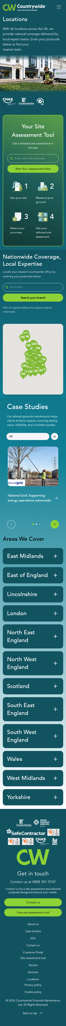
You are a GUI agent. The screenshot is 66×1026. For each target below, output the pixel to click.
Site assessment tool (33, 958)
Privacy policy (33, 985)
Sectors (33, 965)
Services (33, 972)
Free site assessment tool (33, 912)
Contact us (33, 902)
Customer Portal (33, 952)
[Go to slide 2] (36, 524)
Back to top (30, 1013)
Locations (33, 979)
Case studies (33, 931)
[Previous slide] (11, 524)
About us (33, 924)
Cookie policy (33, 992)
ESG (33, 938)
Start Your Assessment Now (33, 169)
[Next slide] (55, 524)
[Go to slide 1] (33, 524)
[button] (35, 372)
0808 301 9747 (44, 881)
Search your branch (33, 298)
